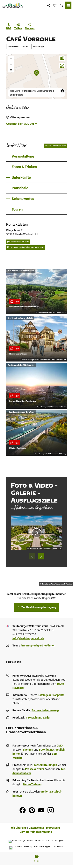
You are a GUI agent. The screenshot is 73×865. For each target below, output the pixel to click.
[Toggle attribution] (62, 90)
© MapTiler (28, 90)
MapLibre (15, 90)
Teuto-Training (32, 784)
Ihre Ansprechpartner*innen (38, 645)
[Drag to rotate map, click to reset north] (11, 69)
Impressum (53, 827)
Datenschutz (36, 827)
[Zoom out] (11, 64)
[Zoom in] (11, 58)
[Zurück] (32, 556)
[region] (36, 76)
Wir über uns (18, 827)
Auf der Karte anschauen (55, 146)
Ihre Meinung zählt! (38, 717)
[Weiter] (41, 556)
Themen (28, 749)
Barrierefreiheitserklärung (36, 831)
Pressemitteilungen (45, 765)
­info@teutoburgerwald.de (28, 638)
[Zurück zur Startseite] (12, 5)
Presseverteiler (34, 769)
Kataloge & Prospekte (51, 695)
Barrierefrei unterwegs (45, 710)
